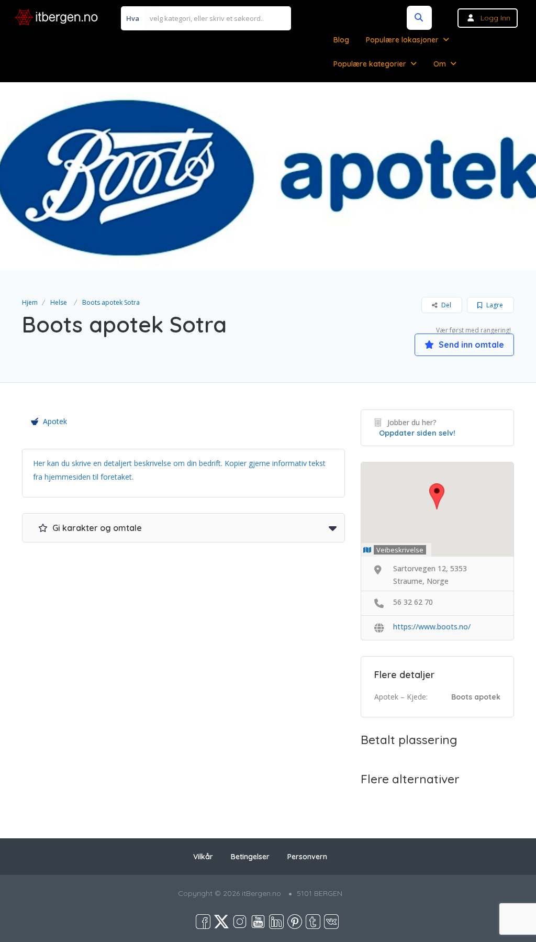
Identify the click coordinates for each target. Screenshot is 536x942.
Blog (341, 40)
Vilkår (203, 856)
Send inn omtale (470, 344)
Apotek (55, 421)
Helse (58, 302)
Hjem (30, 302)
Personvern (307, 856)
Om (439, 64)
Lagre (494, 305)
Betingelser (250, 856)
